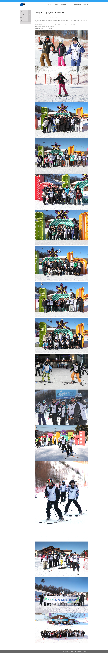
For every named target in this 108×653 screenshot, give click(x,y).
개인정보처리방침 (65, 651)
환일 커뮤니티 (77, 4)
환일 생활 (69, 4)
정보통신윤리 (79, 651)
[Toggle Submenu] (29, 11)
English (84, 4)
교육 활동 (56, 4)
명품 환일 (63, 4)
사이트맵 (85, 651)
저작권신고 (72, 651)
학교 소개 (50, 4)
